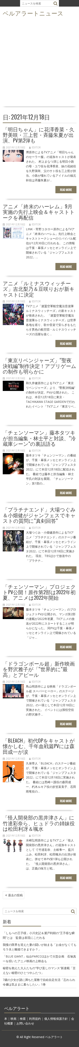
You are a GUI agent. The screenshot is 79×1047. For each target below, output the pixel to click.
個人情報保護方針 (56, 1019)
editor (36, 147)
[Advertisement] (39, 63)
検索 (23, 1019)
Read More (66, 190)
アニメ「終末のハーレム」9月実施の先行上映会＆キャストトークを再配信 (39, 211)
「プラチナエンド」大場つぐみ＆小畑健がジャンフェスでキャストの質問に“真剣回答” (39, 514)
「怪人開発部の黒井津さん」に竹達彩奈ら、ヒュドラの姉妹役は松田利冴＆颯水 (39, 822)
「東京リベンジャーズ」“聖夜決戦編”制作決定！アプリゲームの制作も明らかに (39, 365)
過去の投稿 (15, 895)
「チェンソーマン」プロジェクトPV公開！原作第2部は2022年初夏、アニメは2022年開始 (39, 591)
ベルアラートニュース (33, 13)
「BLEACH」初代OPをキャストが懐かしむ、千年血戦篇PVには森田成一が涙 (39, 745)
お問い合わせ (25, 1023)
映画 (13, 1019)
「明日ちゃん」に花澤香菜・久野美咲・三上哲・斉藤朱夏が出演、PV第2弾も (38, 134)
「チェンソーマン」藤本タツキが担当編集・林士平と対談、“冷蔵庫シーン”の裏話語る (39, 437)
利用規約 (35, 1019)
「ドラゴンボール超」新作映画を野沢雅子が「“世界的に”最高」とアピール (39, 668)
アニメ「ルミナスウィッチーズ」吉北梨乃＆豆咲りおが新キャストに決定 (39, 288)
